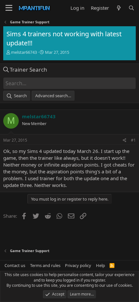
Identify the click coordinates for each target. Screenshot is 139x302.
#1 (133, 140)
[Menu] (8, 8)
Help (100, 265)
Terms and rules (45, 265)
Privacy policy (78, 265)
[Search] (131, 8)
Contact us (15, 265)
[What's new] (118, 8)
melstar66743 (24, 52)
